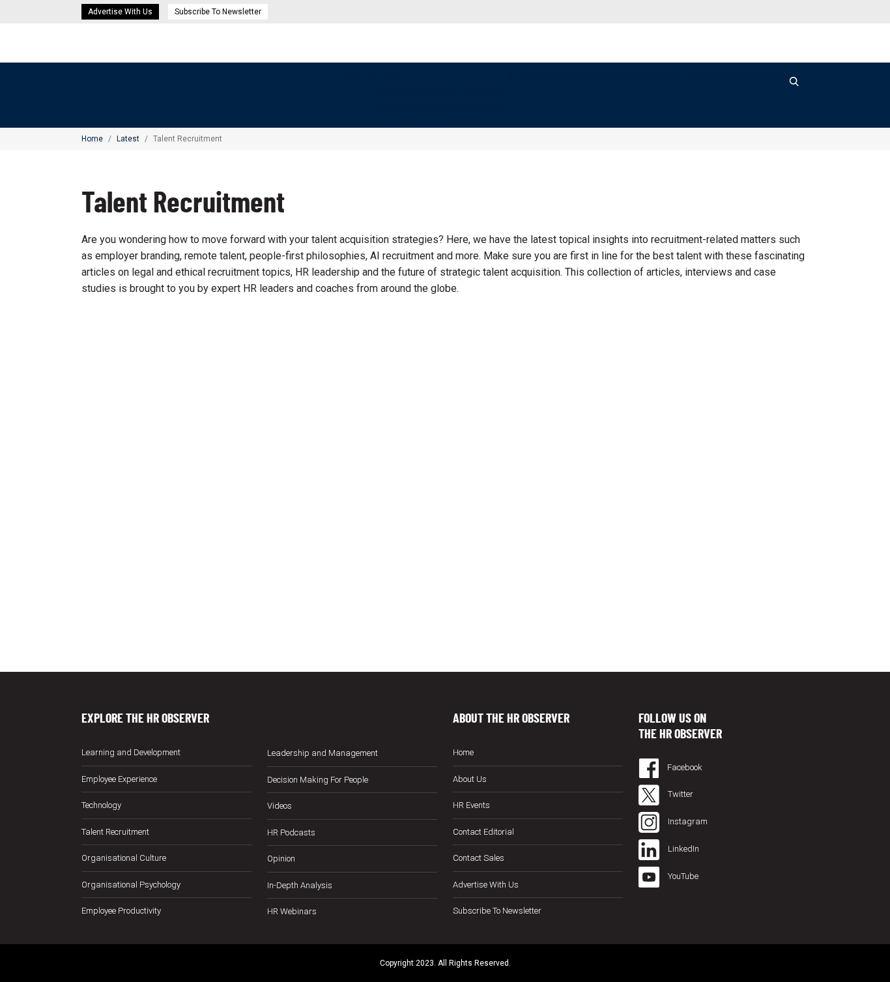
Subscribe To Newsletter (218, 11)
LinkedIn (682, 849)
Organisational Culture (123, 858)
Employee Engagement (427, 122)
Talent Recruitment (115, 832)
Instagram (687, 821)
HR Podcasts (702, 75)
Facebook (683, 767)
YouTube (682, 876)
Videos (655, 75)
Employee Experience (119, 779)
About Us (470, 779)
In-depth (526, 75)
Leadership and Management (322, 753)
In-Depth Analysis (299, 885)
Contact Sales (478, 858)
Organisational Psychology (130, 884)
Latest (389, 75)
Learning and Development (130, 752)
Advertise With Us (120, 11)
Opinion (562, 75)
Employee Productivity (121, 911)
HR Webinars (609, 75)
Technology (101, 805)
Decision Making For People (439, 106)
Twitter (679, 794)
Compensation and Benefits (437, 91)
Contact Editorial (483, 832)
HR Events (756, 75)
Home (361, 75)
